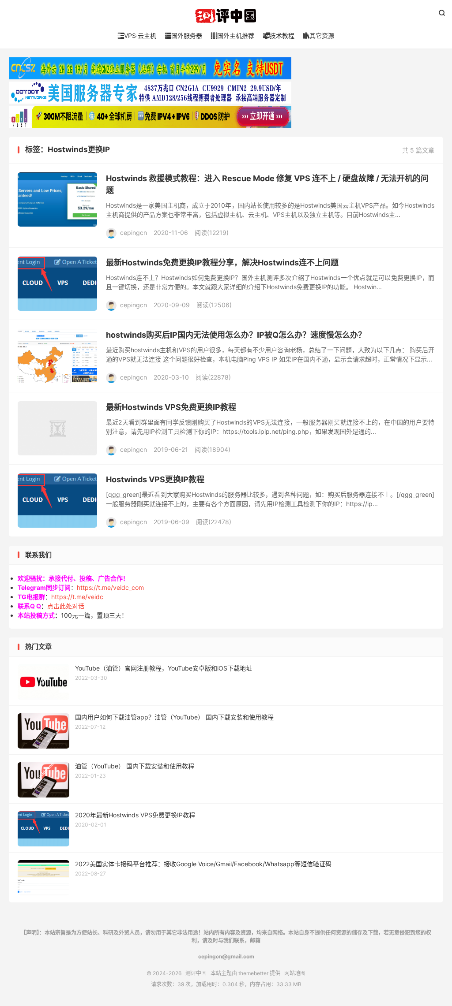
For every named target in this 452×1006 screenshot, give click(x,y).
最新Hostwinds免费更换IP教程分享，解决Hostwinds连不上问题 (222, 262)
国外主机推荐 (232, 35)
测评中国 (226, 16)
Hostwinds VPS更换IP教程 (155, 479)
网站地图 (294, 973)
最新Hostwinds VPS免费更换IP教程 (171, 407)
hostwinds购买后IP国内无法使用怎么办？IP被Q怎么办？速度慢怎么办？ (236, 334)
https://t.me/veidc (77, 596)
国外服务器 (183, 35)
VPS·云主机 (137, 35)
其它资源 (318, 35)
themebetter (253, 973)
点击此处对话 (65, 606)
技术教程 (278, 35)
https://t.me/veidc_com (110, 587)
